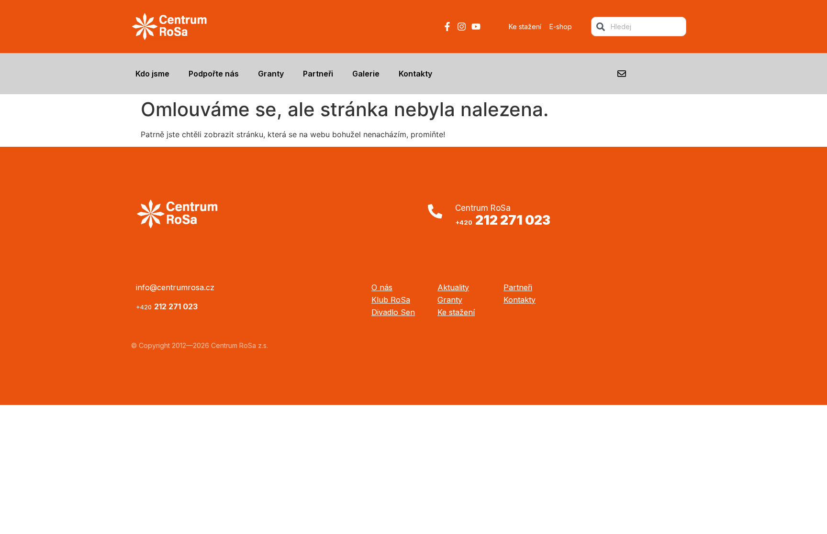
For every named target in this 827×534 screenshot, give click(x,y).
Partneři (318, 73)
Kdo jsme (152, 73)
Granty (271, 73)
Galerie (366, 73)
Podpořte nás (214, 73)
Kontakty (415, 73)
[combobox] (638, 26)
